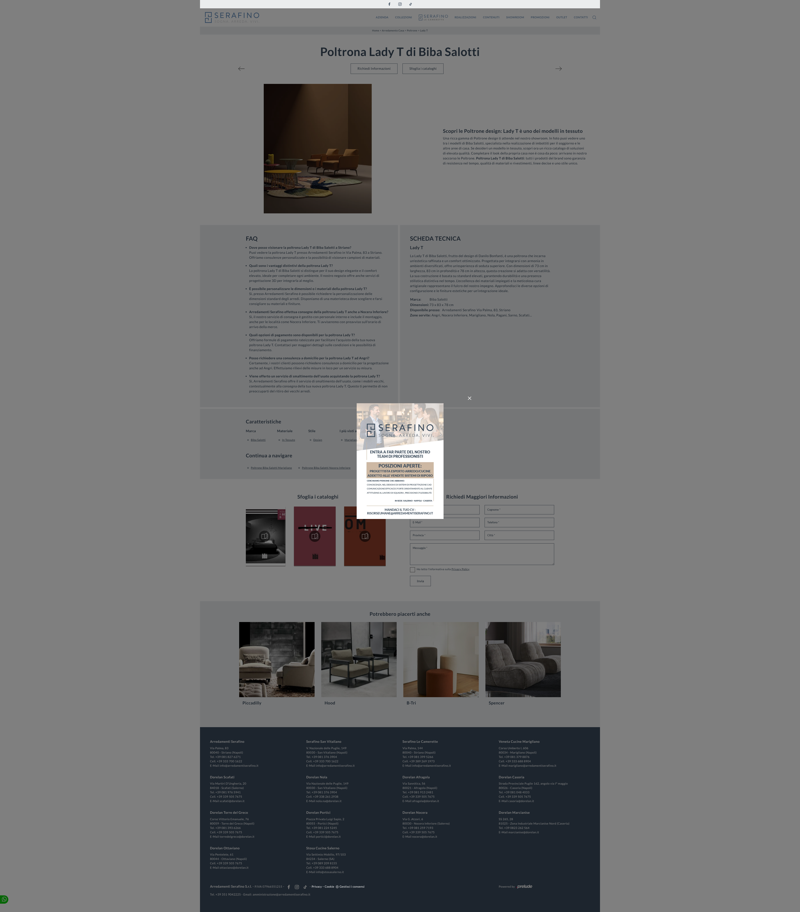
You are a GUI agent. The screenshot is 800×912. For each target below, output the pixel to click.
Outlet (561, 17)
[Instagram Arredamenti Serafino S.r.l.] (400, 4)
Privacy (317, 886)
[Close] (469, 398)
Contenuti (491, 17)
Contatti (581, 17)
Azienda (382, 17)
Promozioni (540, 17)
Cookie (329, 886)
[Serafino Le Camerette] (433, 17)
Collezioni (403, 17)
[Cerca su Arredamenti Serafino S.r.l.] (594, 17)
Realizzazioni (465, 17)
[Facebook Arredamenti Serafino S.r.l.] (389, 4)
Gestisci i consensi (352, 886)
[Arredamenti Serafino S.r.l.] (287, 17)
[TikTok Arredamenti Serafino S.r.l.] (411, 4)
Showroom (515, 17)
